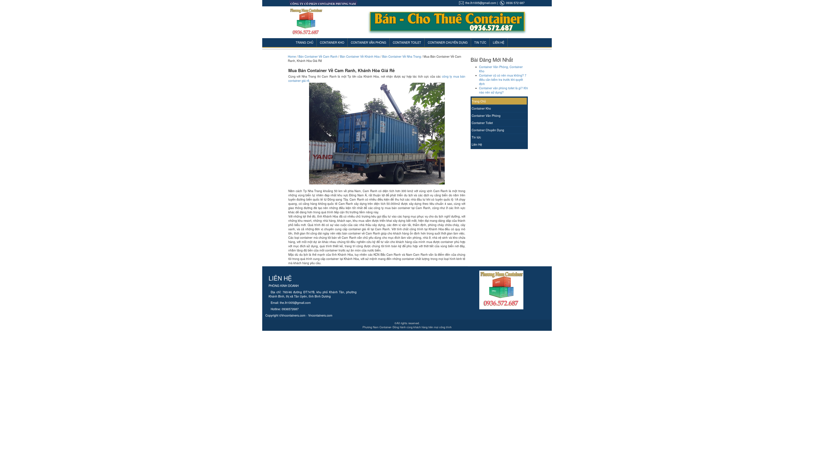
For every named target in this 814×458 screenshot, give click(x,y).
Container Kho (332, 42)
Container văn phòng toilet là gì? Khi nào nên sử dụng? (503, 90)
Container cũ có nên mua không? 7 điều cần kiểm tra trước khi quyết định (502, 79)
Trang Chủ (304, 42)
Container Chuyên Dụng (448, 42)
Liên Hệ (498, 42)
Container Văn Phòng (368, 42)
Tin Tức (480, 42)
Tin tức (476, 137)
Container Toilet (407, 42)
